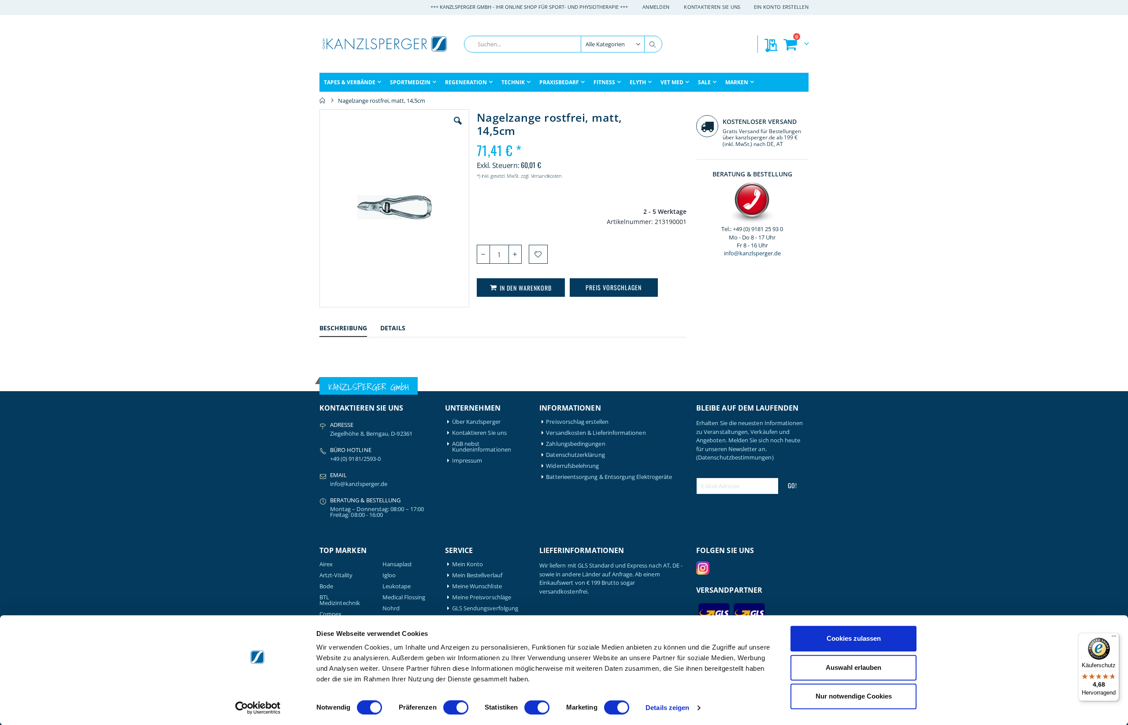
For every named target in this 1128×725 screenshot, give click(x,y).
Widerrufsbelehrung (572, 466)
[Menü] (1114, 638)
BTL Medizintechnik (339, 600)
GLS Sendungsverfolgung (485, 608)
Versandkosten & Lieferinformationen (596, 433)
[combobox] (563, 44)
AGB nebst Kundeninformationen (481, 446)
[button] (458, 127)
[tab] (349, 329)
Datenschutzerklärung (575, 455)
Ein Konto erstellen (781, 7)
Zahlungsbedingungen (575, 444)
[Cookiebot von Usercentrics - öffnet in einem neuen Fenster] (258, 707)
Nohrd (391, 608)
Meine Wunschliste (477, 586)
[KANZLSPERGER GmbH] (385, 43)
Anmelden (655, 7)
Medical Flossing (404, 597)
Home (322, 100)
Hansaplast (397, 564)
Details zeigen (667, 707)
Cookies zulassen (854, 638)
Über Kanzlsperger (476, 422)
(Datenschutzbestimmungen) (735, 457)
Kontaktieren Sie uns (712, 7)
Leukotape (396, 586)
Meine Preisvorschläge (481, 597)
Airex (326, 564)
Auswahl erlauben (853, 667)
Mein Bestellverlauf (477, 575)
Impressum (467, 460)
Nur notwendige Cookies (854, 696)
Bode (326, 586)
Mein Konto (467, 564)
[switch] (455, 708)
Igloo (389, 575)
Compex (330, 614)
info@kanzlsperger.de (752, 253)
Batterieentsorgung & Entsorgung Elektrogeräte (609, 477)
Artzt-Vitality (335, 575)
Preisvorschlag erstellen (577, 422)
